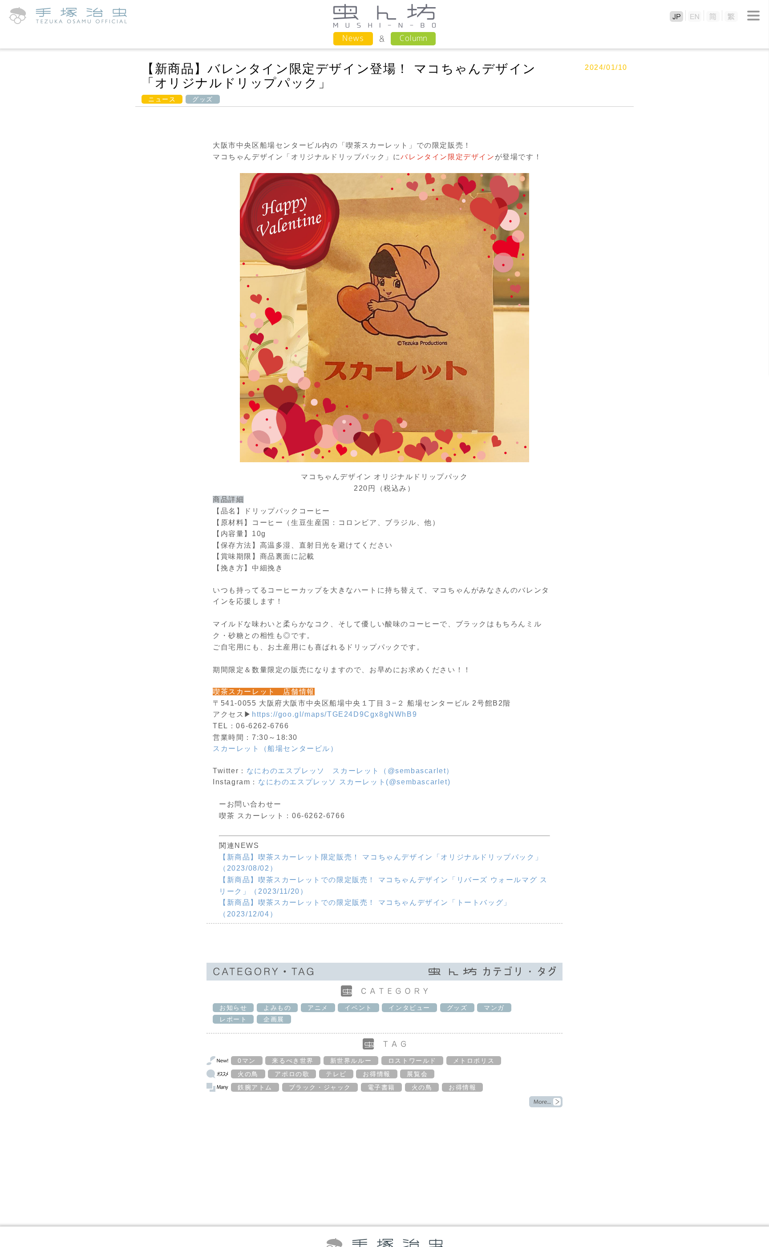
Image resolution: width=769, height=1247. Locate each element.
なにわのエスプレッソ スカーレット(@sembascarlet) (354, 782)
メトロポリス (474, 1060)
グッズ (202, 99)
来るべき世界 (293, 1060)
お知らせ (233, 1007)
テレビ (336, 1074)
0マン (247, 1060)
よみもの (277, 1007)
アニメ (318, 1007)
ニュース (162, 99)
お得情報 (376, 1074)
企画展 (273, 1019)
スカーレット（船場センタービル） (275, 748)
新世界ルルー (351, 1060)
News (353, 38)
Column (413, 38)
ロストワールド (412, 1060)
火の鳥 (248, 1074)
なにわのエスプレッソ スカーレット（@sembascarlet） (350, 771)
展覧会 (417, 1074)
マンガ (494, 1007)
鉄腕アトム (255, 1087)
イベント (358, 1007)
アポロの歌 (292, 1074)
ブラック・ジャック (320, 1087)
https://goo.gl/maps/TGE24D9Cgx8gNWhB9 (334, 714)
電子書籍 (381, 1087)
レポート (233, 1019)
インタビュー (409, 1007)
